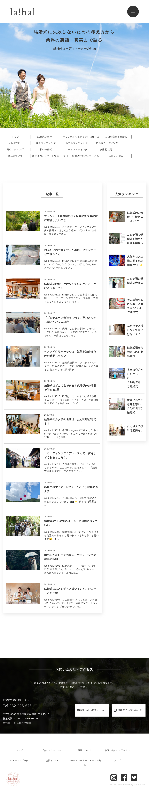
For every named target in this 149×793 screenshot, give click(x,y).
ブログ (117, 760)
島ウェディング (15, 149)
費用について (85, 750)
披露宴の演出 (107, 149)
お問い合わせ (92, 710)
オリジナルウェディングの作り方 (81, 137)
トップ (15, 137)
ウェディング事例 (19, 760)
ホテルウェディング (76, 143)
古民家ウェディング (107, 143)
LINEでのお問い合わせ (129, 710)
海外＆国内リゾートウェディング (50, 156)
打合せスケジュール (52, 750)
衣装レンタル (116, 156)
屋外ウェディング (46, 143)
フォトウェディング (76, 149)
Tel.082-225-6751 (18, 706)
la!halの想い (15, 143)
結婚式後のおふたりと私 (85, 156)
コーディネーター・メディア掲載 (85, 762)
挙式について (15, 156)
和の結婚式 (46, 149)
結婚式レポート (46, 137)
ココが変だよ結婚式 (116, 137)
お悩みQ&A (52, 760)
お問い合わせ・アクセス (117, 750)
